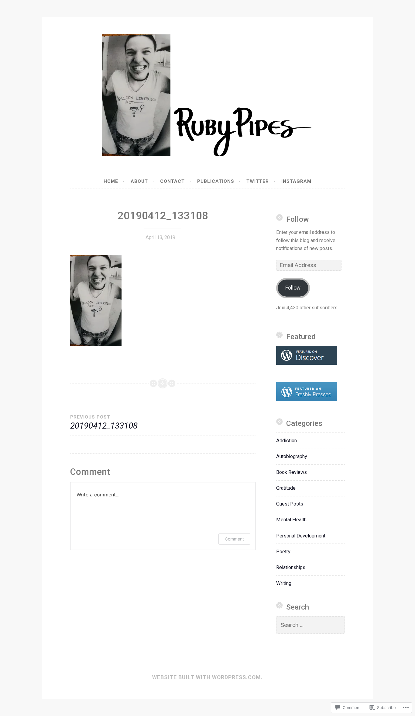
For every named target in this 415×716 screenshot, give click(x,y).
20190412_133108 (104, 422)
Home (111, 181)
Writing (283, 583)
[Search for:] (310, 625)
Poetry (283, 551)
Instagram (296, 181)
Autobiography (291, 456)
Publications (215, 181)
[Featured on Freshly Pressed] (306, 399)
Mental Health (291, 520)
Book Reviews (291, 472)
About (139, 181)
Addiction (286, 440)
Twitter (257, 181)
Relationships (290, 567)
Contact (172, 181)
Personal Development (300, 536)
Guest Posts (289, 504)
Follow (297, 219)
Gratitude (286, 488)
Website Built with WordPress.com (206, 677)
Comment (234, 538)
